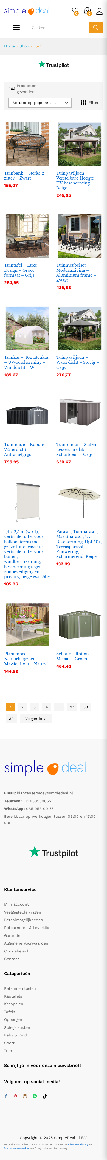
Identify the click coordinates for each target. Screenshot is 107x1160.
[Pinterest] (15, 1097)
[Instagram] (25, 1096)
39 (11, 718)
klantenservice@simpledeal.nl (45, 793)
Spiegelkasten (17, 1027)
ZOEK (96, 27)
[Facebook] (6, 1097)
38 (85, 707)
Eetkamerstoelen (20, 988)
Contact (11, 959)
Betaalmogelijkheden (23, 920)
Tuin (8, 1051)
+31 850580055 (37, 801)
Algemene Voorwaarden (26, 943)
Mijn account (16, 904)
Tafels (9, 1012)
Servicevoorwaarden (16, 1148)
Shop (24, 46)
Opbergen (13, 1019)
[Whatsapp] (35, 1096)
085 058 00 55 (40, 808)
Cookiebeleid (16, 951)
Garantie (12, 935)
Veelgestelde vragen (22, 912)
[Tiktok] (45, 1096)
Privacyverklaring (77, 1144)
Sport (9, 1043)
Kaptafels (13, 996)
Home (9, 46)
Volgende (34, 718)
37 (72, 707)
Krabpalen (13, 1004)
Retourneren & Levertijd (26, 927)
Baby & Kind (15, 1035)
